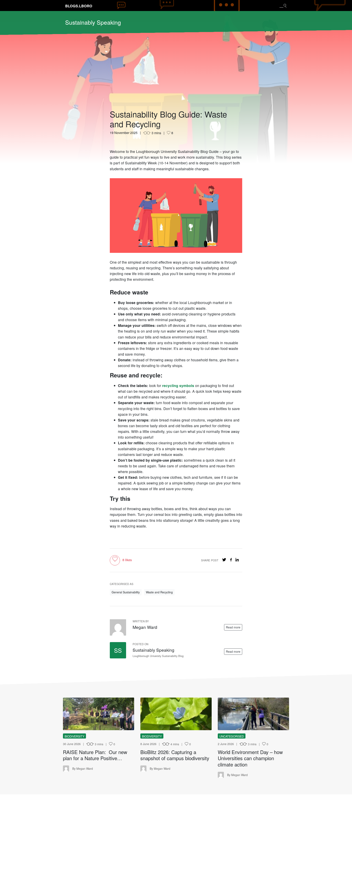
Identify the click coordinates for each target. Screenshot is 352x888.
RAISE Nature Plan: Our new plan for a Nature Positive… (95, 755)
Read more (233, 627)
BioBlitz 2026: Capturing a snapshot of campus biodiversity (174, 755)
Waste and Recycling (159, 592)
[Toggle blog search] (283, 5)
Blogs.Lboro (78, 5)
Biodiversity (74, 736)
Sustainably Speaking (93, 22)
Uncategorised (231, 736)
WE (253, 714)
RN (98, 714)
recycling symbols (178, 385)
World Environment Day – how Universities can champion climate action (250, 758)
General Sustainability (126, 592)
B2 (176, 714)
